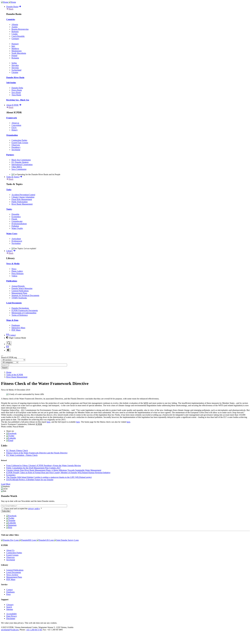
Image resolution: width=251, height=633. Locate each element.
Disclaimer (10, 618)
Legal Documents (14, 303)
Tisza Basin (16, 95)
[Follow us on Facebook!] (11, 516)
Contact (12, 335)
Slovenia (15, 68)
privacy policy (34, 508)
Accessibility (11, 614)
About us (15, 123)
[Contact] (7, 347)
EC (6, 422)
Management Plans (19, 293)
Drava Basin (17, 90)
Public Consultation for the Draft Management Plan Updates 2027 (33, 468)
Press (8, 594)
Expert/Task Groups (20, 142)
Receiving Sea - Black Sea (17, 100)
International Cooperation (22, 164)
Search (4, 368)
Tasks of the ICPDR (14, 375)
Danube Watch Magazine (22, 288)
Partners (10, 155)
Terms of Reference (20, 315)
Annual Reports (18, 286)
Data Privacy (11, 616)
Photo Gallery (17, 271)
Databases (16, 325)
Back (10, 9)
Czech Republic (18, 36)
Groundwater (17, 221)
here (48, 422)
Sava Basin (16, 92)
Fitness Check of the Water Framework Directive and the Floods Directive (36, 453)
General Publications (20, 291)
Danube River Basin (15, 77)
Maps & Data (12, 320)
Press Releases (18, 273)
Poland (14, 55)
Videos (14, 276)
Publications (11, 281)
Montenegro (17, 51)
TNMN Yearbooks (19, 298)
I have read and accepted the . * (23, 508)
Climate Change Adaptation (23, 197)
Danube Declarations (20, 308)
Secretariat (16, 150)
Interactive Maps (18, 328)
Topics (9, 209)
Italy (13, 46)
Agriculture (16, 239)
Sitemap (9, 609)
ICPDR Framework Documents (25, 310)
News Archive (12, 575)
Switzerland (16, 70)
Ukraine (15, 72)
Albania (15, 24)
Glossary (10, 605)
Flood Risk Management (22, 199)
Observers (16, 145)
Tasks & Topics (13, 177)
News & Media (12, 263)
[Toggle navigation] (2, 355)
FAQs (14, 127)
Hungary (15, 44)
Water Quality (17, 228)
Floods (14, 219)
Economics (16, 216)
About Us (10, 550)
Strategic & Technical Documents (25, 295)
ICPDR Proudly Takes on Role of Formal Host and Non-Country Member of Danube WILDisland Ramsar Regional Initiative (58, 472)
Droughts (15, 214)
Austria (15, 27)
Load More (5, 484)
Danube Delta (17, 88)
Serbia (14, 63)
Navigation (16, 243)
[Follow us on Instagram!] (11, 525)
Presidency (16, 147)
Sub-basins (11, 82)
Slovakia (15, 65)
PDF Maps (16, 330)
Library (9, 251)
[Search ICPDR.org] (9, 343)
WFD (146, 403)
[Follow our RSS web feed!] (9, 527)
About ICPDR (12, 105)
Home (8, 372)
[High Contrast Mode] (8, 350)
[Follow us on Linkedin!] (11, 523)
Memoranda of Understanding (24, 313)
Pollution (15, 226)
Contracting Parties (19, 140)
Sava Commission (19, 169)
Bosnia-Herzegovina (20, 29)
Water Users (11, 233)
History (15, 130)
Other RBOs (17, 167)
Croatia (15, 34)
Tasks (8, 189)
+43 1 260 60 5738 (34, 630)
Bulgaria (15, 31)
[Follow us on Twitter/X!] (10, 518)
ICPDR (39, 424)
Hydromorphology (19, 224)
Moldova (15, 48)
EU (22, 410)
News (14, 269)
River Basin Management (22, 204)
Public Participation (20, 202)
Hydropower (17, 241)
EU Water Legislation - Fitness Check (22, 455)
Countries (10, 19)
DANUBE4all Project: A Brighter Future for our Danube (29, 479)
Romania (15, 58)
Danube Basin (12, 6)
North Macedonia (19, 53)
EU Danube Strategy (20, 162)
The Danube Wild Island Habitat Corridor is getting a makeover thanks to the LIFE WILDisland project (49, 477)
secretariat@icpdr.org (10, 630)
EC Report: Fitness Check (17, 450)
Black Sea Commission (21, 160)
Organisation (12, 135)
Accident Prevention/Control (23, 195)
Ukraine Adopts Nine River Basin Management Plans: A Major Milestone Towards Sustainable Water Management (53, 470)
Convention (16, 125)
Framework (11, 118)
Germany (15, 38)
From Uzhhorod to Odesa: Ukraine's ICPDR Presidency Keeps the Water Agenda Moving (43, 465)
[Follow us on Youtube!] (10, 520)
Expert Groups (12, 555)
